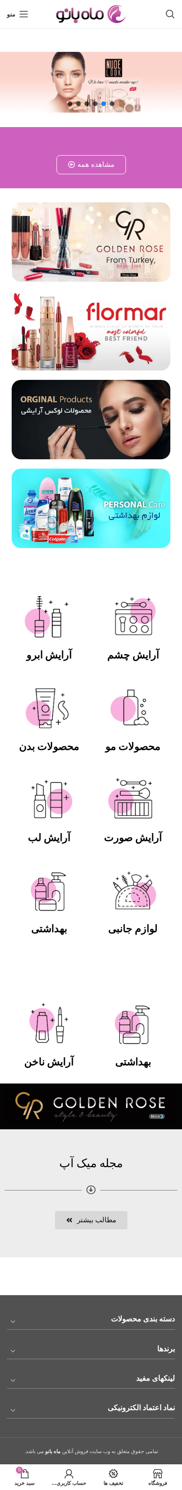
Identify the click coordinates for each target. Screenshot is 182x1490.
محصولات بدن (49, 746)
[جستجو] (170, 14)
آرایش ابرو (49, 655)
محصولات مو (133, 746)
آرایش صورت (133, 837)
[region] (91, 82)
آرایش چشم (133, 655)
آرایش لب (49, 837)
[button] (112, 103)
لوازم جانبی (133, 928)
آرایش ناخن (49, 1062)
